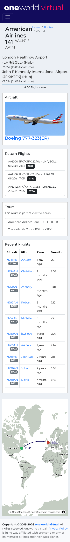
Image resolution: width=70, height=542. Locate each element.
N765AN (12, 345)
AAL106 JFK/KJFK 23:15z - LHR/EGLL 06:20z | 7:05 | (32, 176)
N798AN (12, 379)
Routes (48, 27)
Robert (26, 302)
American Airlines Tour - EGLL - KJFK (33, 222)
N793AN (12, 302)
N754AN (12, 271)
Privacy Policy (58, 528)
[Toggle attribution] (63, 512)
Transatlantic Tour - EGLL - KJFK (30, 229)
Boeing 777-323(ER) (27, 138)
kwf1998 (26, 333)
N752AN (12, 318)
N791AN (12, 356)
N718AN (12, 260)
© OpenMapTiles (19, 512)
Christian (27, 271)
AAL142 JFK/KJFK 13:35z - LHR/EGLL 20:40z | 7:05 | (32, 189)
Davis (25, 379)
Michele (26, 318)
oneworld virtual (47, 524)
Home (36, 27)
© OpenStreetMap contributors (44, 512)
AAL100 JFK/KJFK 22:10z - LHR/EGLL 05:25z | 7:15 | (32, 164)
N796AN (12, 368)
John (24, 368)
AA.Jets (26, 260)
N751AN (12, 287)
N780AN (12, 333)
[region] (35, 457)
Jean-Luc (27, 356)
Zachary (26, 287)
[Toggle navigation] (7, 17)
